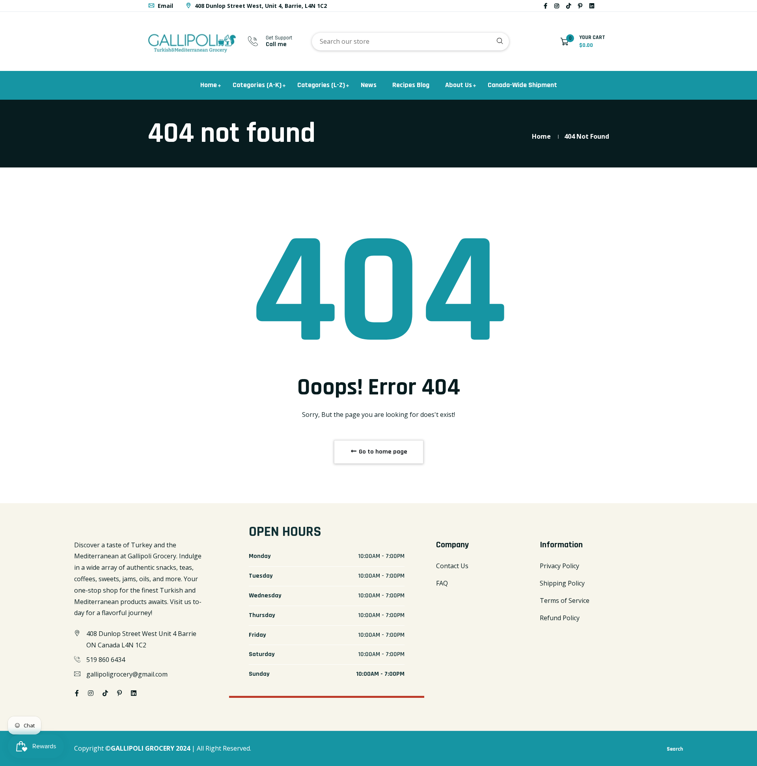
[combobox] (410, 41)
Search (675, 749)
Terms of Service (564, 600)
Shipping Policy (562, 583)
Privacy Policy (559, 565)
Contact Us (452, 565)
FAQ (442, 583)
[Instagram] (557, 5)
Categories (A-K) (257, 84)
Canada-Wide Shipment (522, 84)
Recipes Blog (410, 84)
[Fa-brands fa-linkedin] (592, 5)
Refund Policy (560, 618)
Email (164, 5)
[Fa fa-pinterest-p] (580, 5)
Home (208, 84)
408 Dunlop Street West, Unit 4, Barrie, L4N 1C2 (260, 5)
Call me (276, 44)
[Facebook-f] (545, 5)
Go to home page (382, 452)
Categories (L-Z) (321, 84)
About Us (458, 84)
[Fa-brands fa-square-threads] (601, 5)
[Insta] (608, 5)
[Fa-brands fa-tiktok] (568, 5)
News (369, 84)
